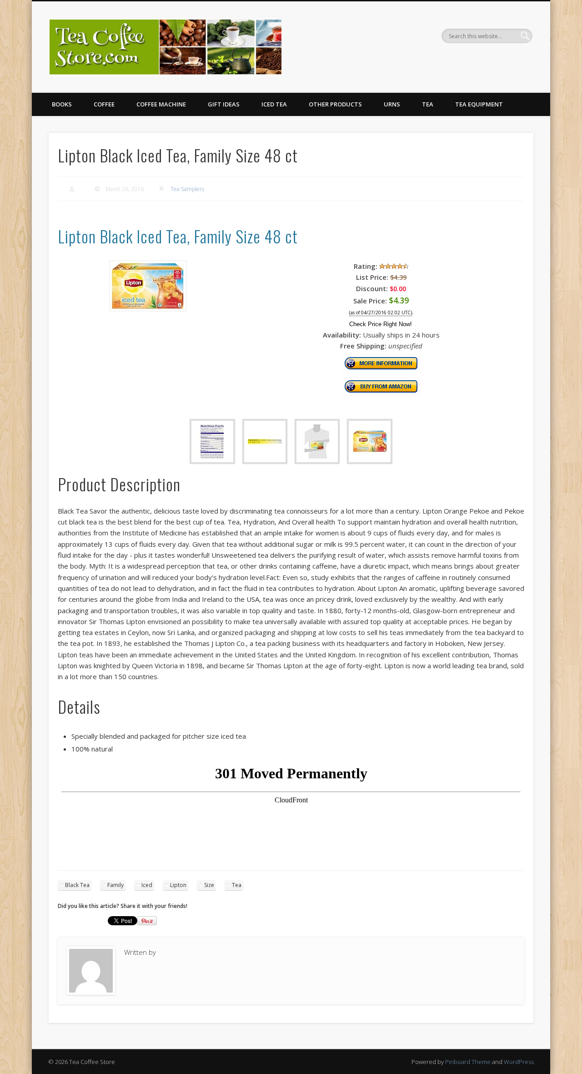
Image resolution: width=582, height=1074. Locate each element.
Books (62, 104)
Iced (146, 885)
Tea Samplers (187, 189)
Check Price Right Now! (380, 324)
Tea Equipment (479, 104)
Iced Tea (274, 104)
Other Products (335, 104)
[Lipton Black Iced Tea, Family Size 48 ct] (148, 308)
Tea (427, 104)
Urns (392, 104)
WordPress (519, 1062)
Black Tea (77, 885)
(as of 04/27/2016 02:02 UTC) (380, 312)
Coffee (104, 104)
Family (115, 885)
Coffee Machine (161, 104)
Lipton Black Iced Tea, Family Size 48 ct (178, 236)
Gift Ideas (224, 104)
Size (209, 885)
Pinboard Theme (468, 1062)
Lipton (178, 885)
